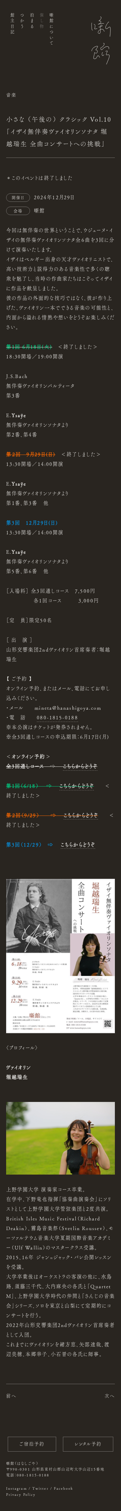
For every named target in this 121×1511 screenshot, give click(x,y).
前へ (11, 1395)
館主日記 (12, 24)
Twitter (40, 1488)
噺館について (51, 29)
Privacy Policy (20, 1494)
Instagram (16, 1488)
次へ (110, 1395)
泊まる (32, 21)
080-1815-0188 (57, 717)
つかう (22, 21)
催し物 (41, 21)
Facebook (63, 1488)
